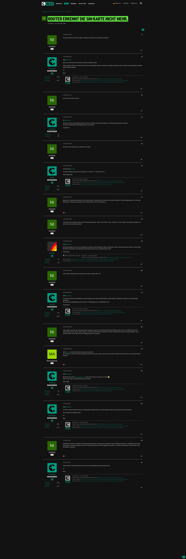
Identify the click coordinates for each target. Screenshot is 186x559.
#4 (142, 117)
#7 (142, 197)
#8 (142, 219)
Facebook (100, 82)
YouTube (120, 82)
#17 (142, 462)
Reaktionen (47, 77)
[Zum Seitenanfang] (183, 557)
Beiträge (47, 80)
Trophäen (47, 78)
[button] (117, 3)
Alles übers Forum (85, 389)
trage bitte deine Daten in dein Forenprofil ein (110, 78)
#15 (142, 403)
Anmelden (126, 3)
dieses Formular (79, 377)
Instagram (113, 82)
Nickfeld (73, 169)
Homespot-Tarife (110, 80)
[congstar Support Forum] (48, 3)
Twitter (107, 82)
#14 (142, 371)
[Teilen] (143, 30)
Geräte (123, 312)
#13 (142, 349)
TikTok (110, 314)
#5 (142, 143)
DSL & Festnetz (119, 80)
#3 (142, 95)
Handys (126, 80)
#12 (142, 327)
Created (93, 82)
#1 (142, 34)
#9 (142, 241)
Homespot (107, 312)
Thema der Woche (85, 82)
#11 (142, 292)
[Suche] (140, 3)
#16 (142, 440)
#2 (142, 56)
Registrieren (134, 3)
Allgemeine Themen (85, 80)
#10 (142, 270)
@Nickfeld (68, 59)
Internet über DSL (115, 312)
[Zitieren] (141, 50)
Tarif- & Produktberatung (98, 80)
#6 (142, 165)
